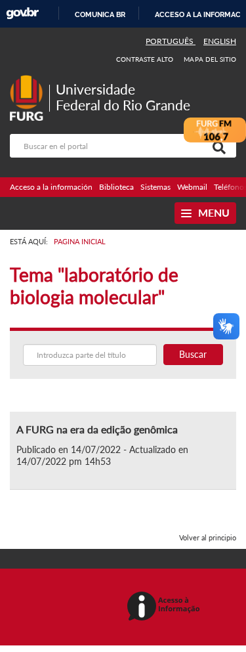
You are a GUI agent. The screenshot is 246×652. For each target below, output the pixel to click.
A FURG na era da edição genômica (97, 429)
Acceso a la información (51, 187)
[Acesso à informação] (165, 607)
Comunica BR (100, 14)
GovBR (22, 13)
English (219, 41)
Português (170, 41)
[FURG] (29, 80)
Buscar (193, 354)
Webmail (192, 187)
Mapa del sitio (210, 59)
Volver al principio (207, 537)
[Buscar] (216, 146)
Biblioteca (116, 187)
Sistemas (155, 187)
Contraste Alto (145, 59)
